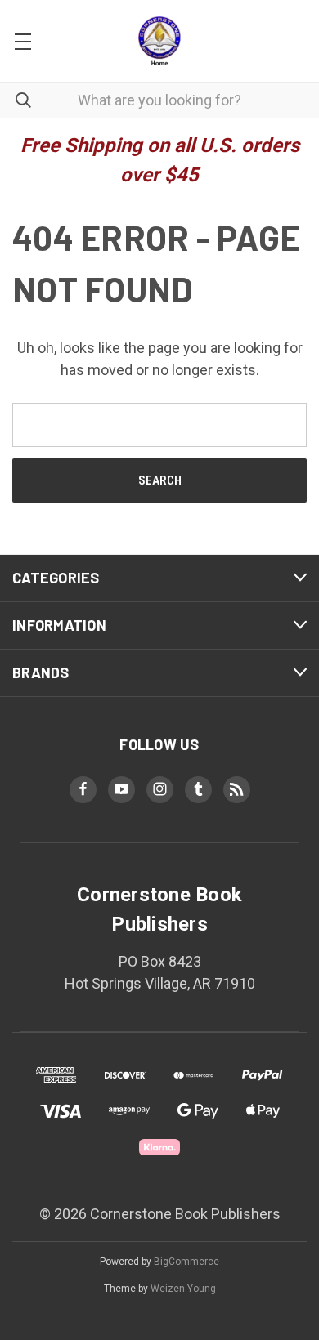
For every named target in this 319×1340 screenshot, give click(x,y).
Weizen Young (183, 1288)
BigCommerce (186, 1261)
